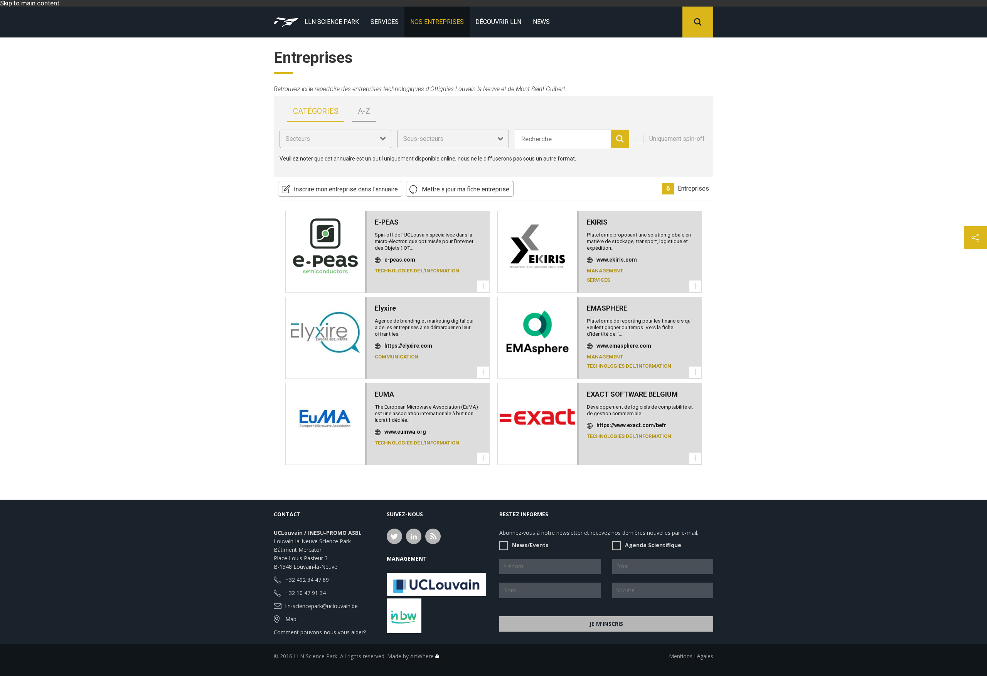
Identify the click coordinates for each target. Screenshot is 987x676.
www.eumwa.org (405, 432)
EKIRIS (597, 222)
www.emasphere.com (623, 346)
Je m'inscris (606, 623)
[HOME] (286, 22)
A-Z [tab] (364, 111)
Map (290, 619)
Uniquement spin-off (677, 139)
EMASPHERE (607, 308)
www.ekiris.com (616, 260)
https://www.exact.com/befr (631, 425)
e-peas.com (399, 260)
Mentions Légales (691, 656)
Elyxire (385, 308)
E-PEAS (387, 222)
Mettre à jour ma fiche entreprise (465, 189)
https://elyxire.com (408, 346)
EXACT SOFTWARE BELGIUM (632, 394)
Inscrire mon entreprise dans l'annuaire (346, 189)
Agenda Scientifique (653, 545)
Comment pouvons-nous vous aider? (320, 632)
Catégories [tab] (316, 111)
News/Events (530, 545)
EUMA (384, 394)
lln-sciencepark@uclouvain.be (321, 606)
